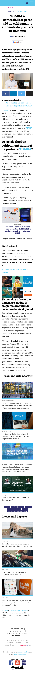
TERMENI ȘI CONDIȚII (17, 631)
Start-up (6, 645)
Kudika (18, 643)
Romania (25, 509)
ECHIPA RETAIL (17, 636)
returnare (17, 509)
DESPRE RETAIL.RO (17, 629)
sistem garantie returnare (15, 511)
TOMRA (5, 110)
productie (28, 507)
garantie (21, 507)
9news (14, 645)
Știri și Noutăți (21, 11)
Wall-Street (9, 643)
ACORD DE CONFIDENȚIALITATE (17, 633)
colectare (14, 507)
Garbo (26, 643)
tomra (26, 511)
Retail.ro (5, 611)
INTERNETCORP (23, 640)
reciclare (10, 509)
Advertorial (20, 36)
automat (7, 507)
